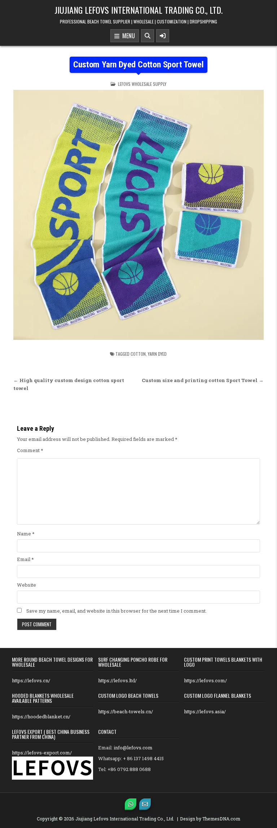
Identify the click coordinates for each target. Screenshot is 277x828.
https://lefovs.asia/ (205, 711)
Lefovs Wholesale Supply (142, 84)
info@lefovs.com (133, 747)
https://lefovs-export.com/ (42, 752)
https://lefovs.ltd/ (117, 680)
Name (26, 533)
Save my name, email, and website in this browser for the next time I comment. (116, 611)
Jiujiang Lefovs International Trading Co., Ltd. (138, 9)
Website (26, 585)
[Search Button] (147, 35)
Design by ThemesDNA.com (210, 819)
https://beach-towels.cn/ (125, 711)
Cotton (138, 354)
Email (25, 559)
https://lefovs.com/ (205, 680)
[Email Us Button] (145, 804)
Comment (30, 450)
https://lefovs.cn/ (31, 680)
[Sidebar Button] (162, 35)
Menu (127, 35)
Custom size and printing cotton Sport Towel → (203, 380)
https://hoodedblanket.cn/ (41, 716)
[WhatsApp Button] (130, 804)
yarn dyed (157, 354)
